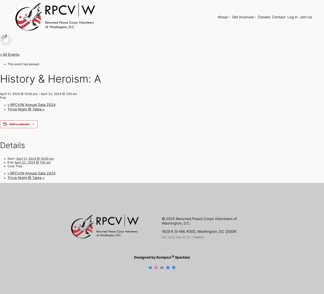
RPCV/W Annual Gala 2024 (32, 104)
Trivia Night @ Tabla (26, 109)
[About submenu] (229, 17)
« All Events (10, 54)
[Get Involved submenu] (255, 17)
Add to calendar (19, 124)
